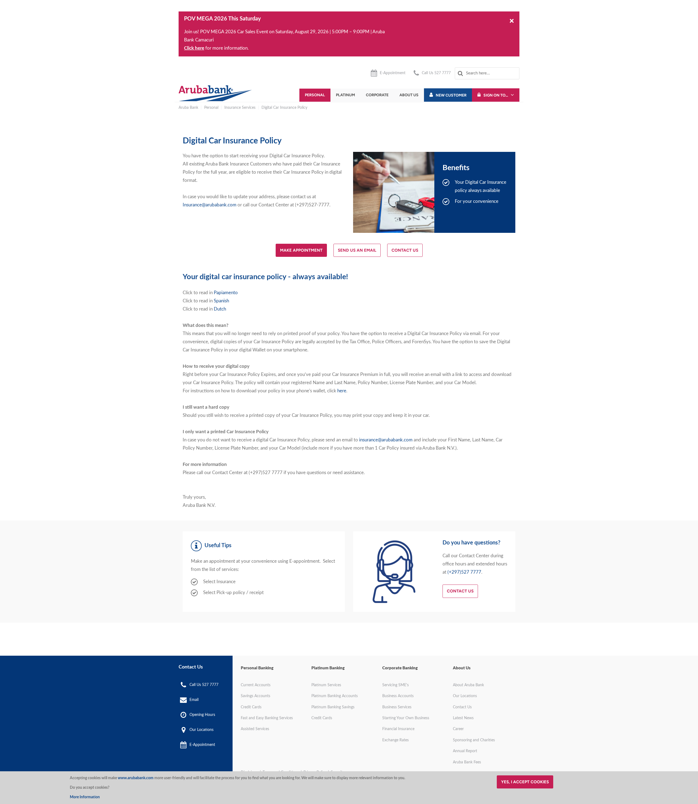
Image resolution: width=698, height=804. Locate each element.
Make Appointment (301, 250)
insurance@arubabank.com (386, 440)
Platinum (345, 95)
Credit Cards (251, 707)
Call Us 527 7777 (436, 73)
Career (458, 729)
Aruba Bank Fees (467, 762)
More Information (85, 797)
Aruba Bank (188, 108)
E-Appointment (392, 73)
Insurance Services (239, 108)
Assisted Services (255, 729)
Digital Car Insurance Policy (284, 108)
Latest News (463, 718)
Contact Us (405, 250)
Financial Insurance (398, 729)
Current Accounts (255, 685)
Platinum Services (326, 685)
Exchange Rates (395, 740)
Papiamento (226, 292)
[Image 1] (215, 93)
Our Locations (201, 730)
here (341, 391)
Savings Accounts (255, 696)
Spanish (221, 301)
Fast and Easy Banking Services (267, 718)
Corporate (377, 95)
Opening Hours (202, 715)
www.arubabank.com (136, 778)
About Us (409, 95)
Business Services (396, 707)
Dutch (220, 309)
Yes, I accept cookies (525, 781)
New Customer (451, 95)
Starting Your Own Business (405, 718)
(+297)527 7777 (464, 572)
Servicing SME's (395, 685)
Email (193, 700)
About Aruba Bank (468, 685)
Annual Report (465, 751)
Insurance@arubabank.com (209, 205)
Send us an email (357, 250)
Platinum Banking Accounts (334, 696)
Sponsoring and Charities (474, 740)
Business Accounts (398, 696)
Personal (315, 95)
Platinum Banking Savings (332, 707)
